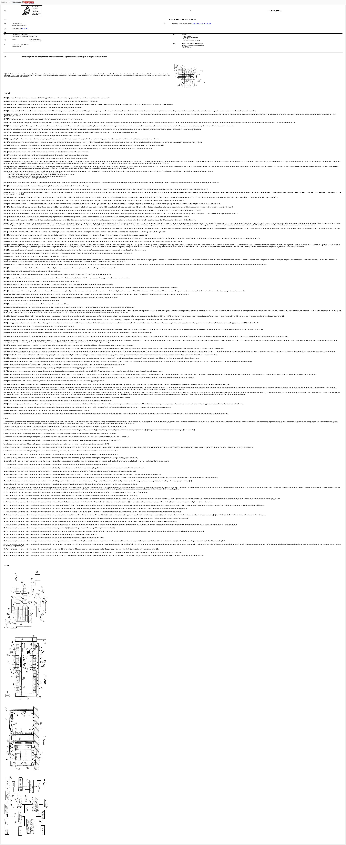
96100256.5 (25, 28)
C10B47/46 (202, 23)
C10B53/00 (196, 23)
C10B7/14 (208, 23)
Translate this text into (6, 2)
